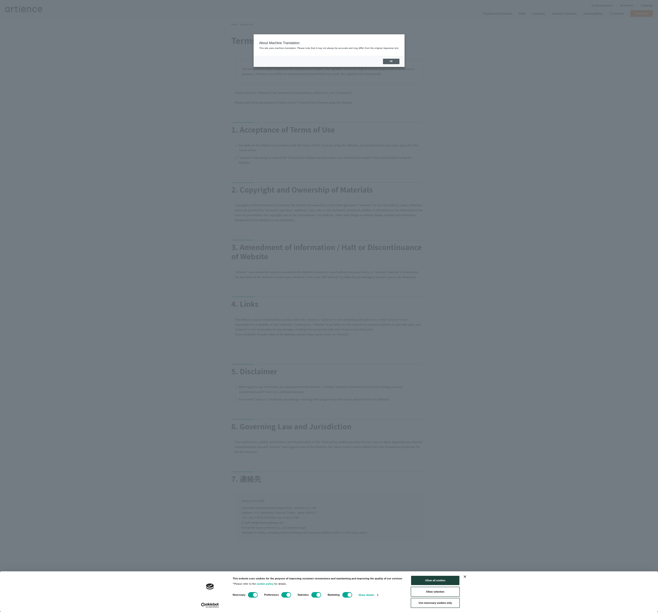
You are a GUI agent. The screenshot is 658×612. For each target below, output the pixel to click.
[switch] (286, 595)
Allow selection (435, 591)
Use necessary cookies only (435, 602)
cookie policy (265, 583)
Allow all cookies (435, 580)
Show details (366, 594)
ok (391, 61)
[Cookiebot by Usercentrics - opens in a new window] (210, 605)
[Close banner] (465, 576)
